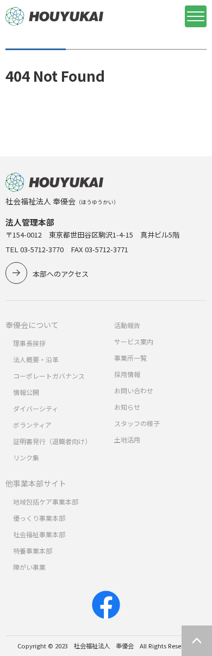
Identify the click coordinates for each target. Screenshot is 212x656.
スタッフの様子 (137, 423)
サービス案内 (133, 341)
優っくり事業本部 (39, 518)
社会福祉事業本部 (39, 534)
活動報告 (127, 325)
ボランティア (32, 424)
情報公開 (26, 392)
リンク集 (26, 457)
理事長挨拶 (29, 343)
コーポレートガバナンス (49, 375)
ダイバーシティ (35, 408)
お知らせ (127, 406)
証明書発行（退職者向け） (52, 441)
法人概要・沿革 (36, 359)
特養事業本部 (32, 550)
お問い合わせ (133, 390)
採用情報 (127, 374)
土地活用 (127, 439)
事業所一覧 (130, 357)
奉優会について (32, 324)
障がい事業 (29, 567)
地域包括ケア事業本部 (45, 501)
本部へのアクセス (61, 274)
